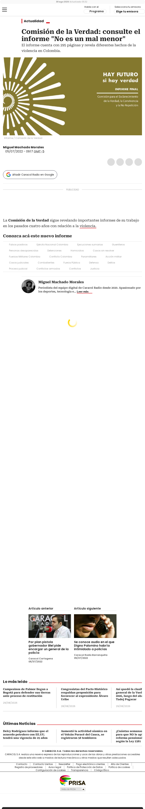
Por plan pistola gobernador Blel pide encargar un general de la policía (49, 647)
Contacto (21, 764)
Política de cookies (119, 767)
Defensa (94, 262)
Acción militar (114, 256)
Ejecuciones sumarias (90, 244)
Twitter (120, 162)
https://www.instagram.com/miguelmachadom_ (51, 147)
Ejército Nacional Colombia (52, 244)
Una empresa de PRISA (72, 780)
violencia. (88, 226)
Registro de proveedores (29, 767)
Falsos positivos (18, 244)
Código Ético (101, 770)
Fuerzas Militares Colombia (24, 256)
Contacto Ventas (43, 764)
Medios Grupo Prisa (72, 789)
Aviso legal (55, 767)
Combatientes (46, 262)
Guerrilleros (118, 244)
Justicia (94, 268)
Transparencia (79, 770)
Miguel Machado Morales (23, 147)
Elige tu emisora (127, 11)
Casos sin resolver (103, 250)
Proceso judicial (18, 268)
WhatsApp (138, 162)
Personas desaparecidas (23, 250)
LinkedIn (129, 162)
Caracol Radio (18, 9)
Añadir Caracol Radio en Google (33, 175)
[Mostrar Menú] (4, 9)
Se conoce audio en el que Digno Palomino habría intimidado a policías (94, 645)
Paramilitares (88, 256)
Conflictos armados (48, 268)
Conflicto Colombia (60, 256)
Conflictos (75, 268)
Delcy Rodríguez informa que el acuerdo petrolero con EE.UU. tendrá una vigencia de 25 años (25, 734)
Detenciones (54, 250)
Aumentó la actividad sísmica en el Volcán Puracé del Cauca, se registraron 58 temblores (84, 734)
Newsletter (64, 764)
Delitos (111, 262)
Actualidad (34, 21)
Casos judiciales (19, 262)
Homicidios (77, 250)
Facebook (111, 162)
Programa (96, 11)
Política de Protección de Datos (85, 767)
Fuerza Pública (71, 262)
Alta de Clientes (120, 764)
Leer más (83, 291)
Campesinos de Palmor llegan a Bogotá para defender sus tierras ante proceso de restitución (26, 692)
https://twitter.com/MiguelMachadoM (46, 147)
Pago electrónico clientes (90, 764)
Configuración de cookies (51, 770)
